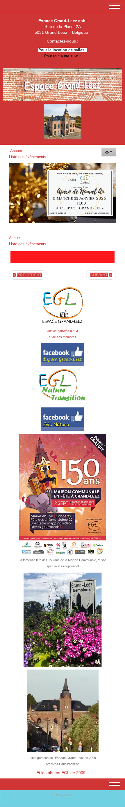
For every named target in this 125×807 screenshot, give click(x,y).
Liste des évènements (28, 157)
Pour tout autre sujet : (62, 56)
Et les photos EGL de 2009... (62, 772)
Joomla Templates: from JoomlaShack (63, 796)
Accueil (16, 151)
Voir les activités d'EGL (63, 331)
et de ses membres (62, 337)
